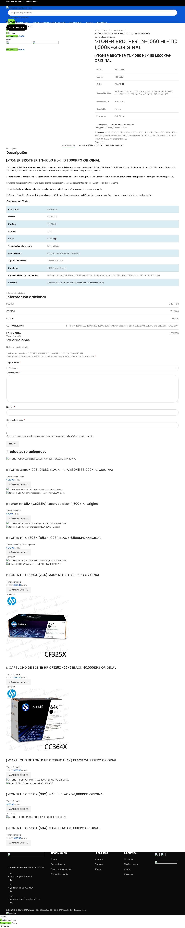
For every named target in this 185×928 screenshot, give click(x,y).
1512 (141, 132)
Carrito (127, 869)
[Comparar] (10, 464)
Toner (105, 30)
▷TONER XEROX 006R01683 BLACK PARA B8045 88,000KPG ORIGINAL (59, 469)
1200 (113, 132)
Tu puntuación (13, 362)
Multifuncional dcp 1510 (115, 135)
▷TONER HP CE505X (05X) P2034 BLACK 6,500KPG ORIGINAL (53, 537)
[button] (18, 485)
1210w (126, 132)
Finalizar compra (131, 864)
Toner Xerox (18, 476)
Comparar (128, 874)
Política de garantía (59, 874)
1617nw (154, 132)
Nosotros (99, 859)
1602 (147, 132)
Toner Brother (117, 30)
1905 (174, 132)
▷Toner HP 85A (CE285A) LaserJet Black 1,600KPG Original (52, 503)
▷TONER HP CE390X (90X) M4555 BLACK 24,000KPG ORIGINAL (55, 794)
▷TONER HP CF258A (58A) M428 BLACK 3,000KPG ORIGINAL (53, 828)
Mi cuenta (128, 859)
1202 (119, 132)
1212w (134, 132)
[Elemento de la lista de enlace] (26, 889)
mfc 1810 (99, 135)
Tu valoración (13, 372)
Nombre (10, 406)
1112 (107, 132)
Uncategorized (28, 544)
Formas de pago (58, 864)
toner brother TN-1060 (138, 135)
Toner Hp (17, 510)
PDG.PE (59, 910)
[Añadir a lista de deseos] (17, 464)
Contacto (99, 864)
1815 (162, 132)
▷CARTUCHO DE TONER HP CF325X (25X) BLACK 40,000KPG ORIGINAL (61, 667)
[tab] (68, 145)
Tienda (54, 859)
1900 (168, 132)
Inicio (97, 30)
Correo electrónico (15, 419)
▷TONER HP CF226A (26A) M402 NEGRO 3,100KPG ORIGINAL (52, 575)
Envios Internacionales (61, 869)
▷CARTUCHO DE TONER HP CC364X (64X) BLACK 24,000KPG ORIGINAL (61, 760)
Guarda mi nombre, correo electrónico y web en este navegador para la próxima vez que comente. (50, 436)
